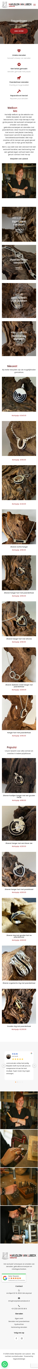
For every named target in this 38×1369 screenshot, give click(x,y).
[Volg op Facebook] (16, 1338)
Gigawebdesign (19, 1359)
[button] (4, 1364)
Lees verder (19, 31)
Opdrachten (19, 1324)
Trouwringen (19, 21)
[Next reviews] (34, 1065)
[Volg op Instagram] (21, 1338)
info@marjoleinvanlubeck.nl (19, 1301)
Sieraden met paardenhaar (19, 1321)
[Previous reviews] (3, 1065)
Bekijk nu (19, 230)
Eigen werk (19, 1319)
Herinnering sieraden (19, 1327)
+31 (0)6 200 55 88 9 (19, 1309)
